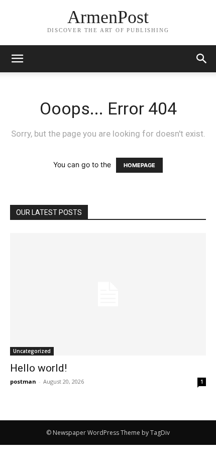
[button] (202, 58)
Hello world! (38, 368)
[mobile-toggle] (17, 58)
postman (23, 381)
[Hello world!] (108, 294)
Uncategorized (32, 351)
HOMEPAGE (139, 165)
